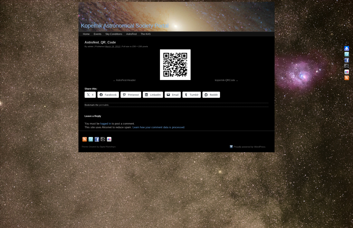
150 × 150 (137, 46)
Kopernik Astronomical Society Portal (124, 25)
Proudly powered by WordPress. (250, 147)
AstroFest (131, 34)
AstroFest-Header (126, 80)
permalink (104, 105)
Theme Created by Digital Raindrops (99, 147)
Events (97, 34)
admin (90, 46)
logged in (105, 123)
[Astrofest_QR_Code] (175, 64)
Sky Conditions (113, 34)
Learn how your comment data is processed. (159, 127)
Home (86, 34)
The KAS (146, 34)
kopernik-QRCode (225, 80)
